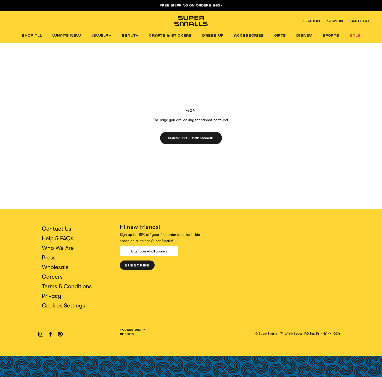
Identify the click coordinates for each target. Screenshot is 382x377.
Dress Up (212, 35)
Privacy (51, 296)
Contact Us (56, 228)
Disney (304, 35)
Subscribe (137, 265)
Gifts (280, 35)
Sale (355, 35)
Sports (330, 35)
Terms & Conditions (67, 286)
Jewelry (101, 35)
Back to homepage (191, 138)
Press (49, 257)
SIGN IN (335, 21)
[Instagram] (40, 334)
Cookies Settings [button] (63, 305)
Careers (52, 276)
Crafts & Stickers (170, 35)
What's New (66, 35)
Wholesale (55, 267)
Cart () (359, 21)
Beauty (130, 35)
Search (311, 21)
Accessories (249, 35)
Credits (127, 333)
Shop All (32, 35)
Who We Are (58, 248)
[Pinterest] (60, 334)
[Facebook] (50, 334)
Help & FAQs (57, 238)
